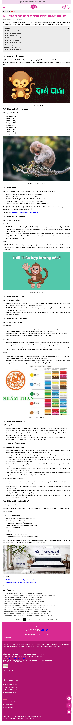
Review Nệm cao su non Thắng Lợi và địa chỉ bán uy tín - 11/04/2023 (23, 593)
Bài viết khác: (8, 590)
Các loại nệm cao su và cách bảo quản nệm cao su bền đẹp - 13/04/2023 (24, 607)
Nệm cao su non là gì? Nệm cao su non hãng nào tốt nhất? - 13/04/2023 (24, 597)
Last (56, 619)
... (41, 619)
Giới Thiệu (7, 675)
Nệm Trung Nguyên (10, 702)
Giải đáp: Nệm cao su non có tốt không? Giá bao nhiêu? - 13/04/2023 (23, 599)
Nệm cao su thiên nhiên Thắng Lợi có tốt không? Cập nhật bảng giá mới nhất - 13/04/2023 (29, 611)
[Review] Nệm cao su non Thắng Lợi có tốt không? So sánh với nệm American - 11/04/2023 (29, 595)
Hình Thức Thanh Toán (11, 687)
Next (51, 619)
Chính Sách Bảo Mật (10, 692)
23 (44, 619)
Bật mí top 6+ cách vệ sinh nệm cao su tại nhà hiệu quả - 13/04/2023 (23, 603)
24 (48, 619)
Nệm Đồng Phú (9, 704)
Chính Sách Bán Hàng (11, 684)
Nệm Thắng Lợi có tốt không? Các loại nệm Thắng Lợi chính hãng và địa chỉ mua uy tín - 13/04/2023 (31, 605)
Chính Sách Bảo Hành (11, 690)
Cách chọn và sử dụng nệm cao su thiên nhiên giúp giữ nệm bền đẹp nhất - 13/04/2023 (28, 615)
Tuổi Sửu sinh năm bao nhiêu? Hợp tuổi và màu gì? (20, 580)
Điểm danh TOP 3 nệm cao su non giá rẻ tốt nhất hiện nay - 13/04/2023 (24, 601)
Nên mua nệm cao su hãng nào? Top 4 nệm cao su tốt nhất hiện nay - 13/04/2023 (26, 613)
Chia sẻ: (5, 586)
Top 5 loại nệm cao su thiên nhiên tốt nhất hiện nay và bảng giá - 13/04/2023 (25, 609)
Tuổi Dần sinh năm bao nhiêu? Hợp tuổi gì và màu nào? (21, 582)
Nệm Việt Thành (9, 707)
